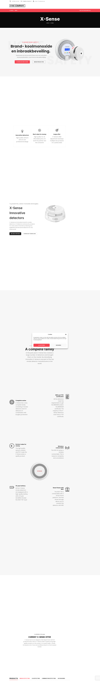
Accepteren (41, 345)
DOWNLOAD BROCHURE (22, 61)
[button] (66, 334)
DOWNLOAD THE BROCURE (30, 233)
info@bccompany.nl (27, 1)
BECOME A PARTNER (15, 233)
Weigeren (58, 345)
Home (47, 23)
